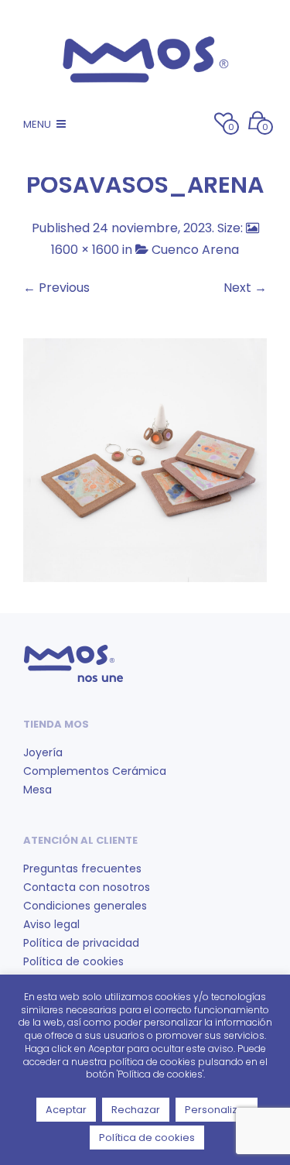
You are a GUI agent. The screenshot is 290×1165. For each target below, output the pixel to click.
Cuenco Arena (195, 250)
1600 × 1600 (85, 250)
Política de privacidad (81, 943)
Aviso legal (51, 924)
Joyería (43, 752)
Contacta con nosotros (86, 887)
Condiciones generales (85, 905)
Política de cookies (73, 961)
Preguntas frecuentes (82, 868)
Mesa (37, 789)
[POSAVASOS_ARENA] (145, 459)
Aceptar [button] (66, 1109)
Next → (245, 287)
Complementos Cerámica (94, 771)
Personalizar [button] (216, 1109)
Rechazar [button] (135, 1109)
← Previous (56, 287)
